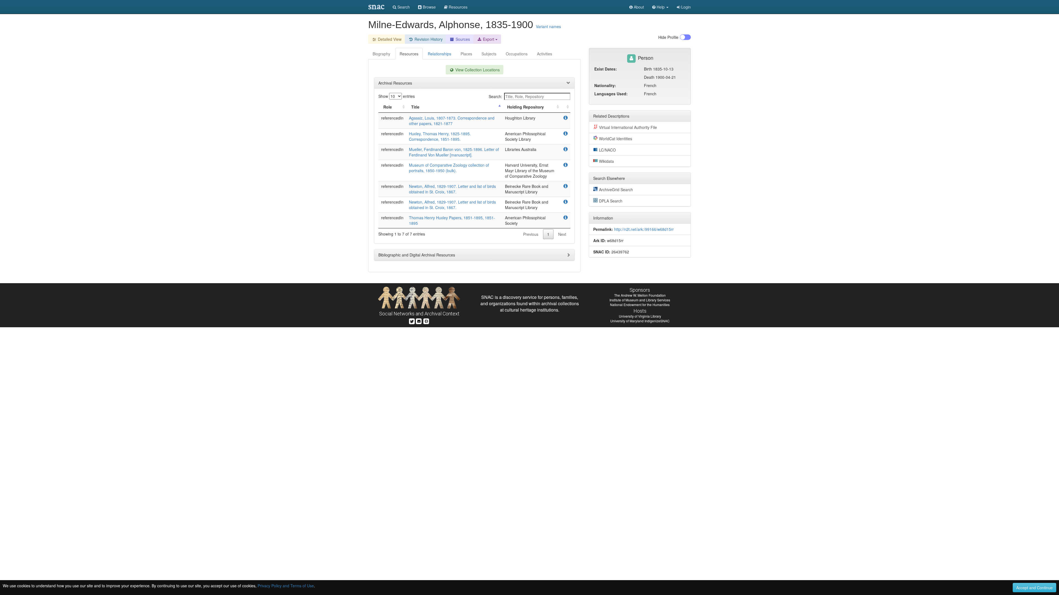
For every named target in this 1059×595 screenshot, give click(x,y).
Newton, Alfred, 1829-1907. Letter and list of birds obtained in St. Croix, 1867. (452, 188)
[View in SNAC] (565, 118)
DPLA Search (610, 201)
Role (387, 107)
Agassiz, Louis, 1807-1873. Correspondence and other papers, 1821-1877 (451, 120)
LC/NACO (607, 150)
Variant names (548, 26)
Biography (381, 53)
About (638, 7)
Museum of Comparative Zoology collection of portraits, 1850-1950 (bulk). (449, 167)
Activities (544, 53)
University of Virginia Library (640, 316)
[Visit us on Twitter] (412, 320)
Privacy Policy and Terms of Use (286, 585)
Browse (429, 7)
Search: (495, 96)
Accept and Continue (1034, 587)
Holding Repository (525, 107)
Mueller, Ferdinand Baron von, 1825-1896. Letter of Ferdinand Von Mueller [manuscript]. (454, 152)
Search (403, 7)
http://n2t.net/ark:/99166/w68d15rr (644, 229)
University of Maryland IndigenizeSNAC (640, 320)
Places (466, 53)
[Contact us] (419, 320)
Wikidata (606, 161)
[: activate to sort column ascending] (565, 107)
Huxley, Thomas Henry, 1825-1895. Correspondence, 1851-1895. (440, 136)
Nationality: (605, 85)
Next (562, 234)
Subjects (489, 53)
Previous (530, 234)
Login (685, 7)
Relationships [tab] (439, 53)
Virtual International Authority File (628, 127)
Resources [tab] (409, 53)
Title (415, 107)
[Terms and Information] (426, 320)
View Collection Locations (477, 69)
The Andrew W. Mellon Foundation (640, 295)
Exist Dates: (605, 69)
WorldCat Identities (615, 138)
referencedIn (392, 118)
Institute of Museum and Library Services (639, 300)
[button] (660, 7)
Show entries (396, 96)
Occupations (517, 53)
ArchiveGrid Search (616, 189)
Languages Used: (611, 93)
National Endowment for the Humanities (640, 304)
